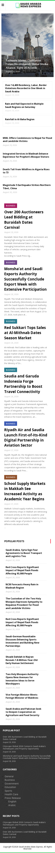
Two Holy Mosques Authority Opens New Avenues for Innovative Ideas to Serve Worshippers (22, 679)
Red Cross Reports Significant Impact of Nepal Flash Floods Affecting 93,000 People (22, 570)
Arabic (12, 805)
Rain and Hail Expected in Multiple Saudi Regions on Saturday (24, 105)
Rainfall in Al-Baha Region (19, 119)
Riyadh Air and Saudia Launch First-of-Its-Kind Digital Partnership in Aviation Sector (25, 437)
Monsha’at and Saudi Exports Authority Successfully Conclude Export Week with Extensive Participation (25, 279)
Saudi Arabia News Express (31, 846)
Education (10, 787)
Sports (8, 790)
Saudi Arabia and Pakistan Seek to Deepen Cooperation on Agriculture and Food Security (23, 712)
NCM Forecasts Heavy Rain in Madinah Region (22, 586)
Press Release (13, 798)
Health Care (11, 794)
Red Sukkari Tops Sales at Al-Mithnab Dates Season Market (25, 332)
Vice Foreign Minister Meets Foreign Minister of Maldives (22, 696)
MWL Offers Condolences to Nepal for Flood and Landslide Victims (27, 139)
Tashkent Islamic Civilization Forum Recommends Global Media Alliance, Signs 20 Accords (27, 64)
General (9, 776)
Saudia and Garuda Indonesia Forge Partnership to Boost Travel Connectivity (23, 383)
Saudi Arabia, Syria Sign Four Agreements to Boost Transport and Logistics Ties (24, 553)
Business (10, 780)
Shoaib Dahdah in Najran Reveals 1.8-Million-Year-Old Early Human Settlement (22, 660)
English (12, 801)
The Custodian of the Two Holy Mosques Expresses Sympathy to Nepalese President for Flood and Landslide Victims (24, 603)
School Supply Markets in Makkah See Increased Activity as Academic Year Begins (24, 491)
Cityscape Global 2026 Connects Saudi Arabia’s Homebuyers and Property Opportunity (24, 747)
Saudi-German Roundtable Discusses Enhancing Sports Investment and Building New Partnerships (22, 641)
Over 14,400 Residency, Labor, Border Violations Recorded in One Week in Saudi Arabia (26, 88)
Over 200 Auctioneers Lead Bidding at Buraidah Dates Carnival (23, 219)
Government (12, 783)
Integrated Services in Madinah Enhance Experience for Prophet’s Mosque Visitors (26, 155)
